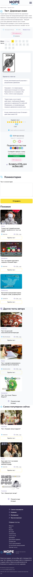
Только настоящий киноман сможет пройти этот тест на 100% (11, 230)
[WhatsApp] (20, 148)
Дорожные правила (14, 539)
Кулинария (12, 537)
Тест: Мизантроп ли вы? (9, 493)
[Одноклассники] (13, 148)
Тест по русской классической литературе (10, 331)
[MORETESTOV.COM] (8, 552)
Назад (7, 41)
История (11, 531)
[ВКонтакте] (11, 148)
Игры (10, 528)
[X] (15, 148)
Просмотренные (16, 518)
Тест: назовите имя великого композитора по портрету (10, 364)
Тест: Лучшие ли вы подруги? (10, 429)
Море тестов (3, 7)
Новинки (13, 512)
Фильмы (11, 526)
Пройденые (14, 515)
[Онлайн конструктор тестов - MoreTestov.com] (14, 3)
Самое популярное (17, 509)
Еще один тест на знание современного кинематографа (9, 462)
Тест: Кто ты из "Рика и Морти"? (8, 396)
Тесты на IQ (12, 535)
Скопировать (16, 156)
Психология (12, 533)
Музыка (11, 529)
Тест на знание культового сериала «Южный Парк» (10, 261)
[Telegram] (22, 148)
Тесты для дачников (15, 543)
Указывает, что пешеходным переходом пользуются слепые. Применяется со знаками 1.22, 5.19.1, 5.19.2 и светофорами (14, 91)
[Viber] (18, 148)
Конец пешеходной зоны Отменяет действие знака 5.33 (15, 113)
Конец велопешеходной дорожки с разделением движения (15, 81)
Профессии (12, 541)
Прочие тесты (11, 7)
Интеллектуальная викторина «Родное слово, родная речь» (11, 293)
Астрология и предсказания (17, 545)
